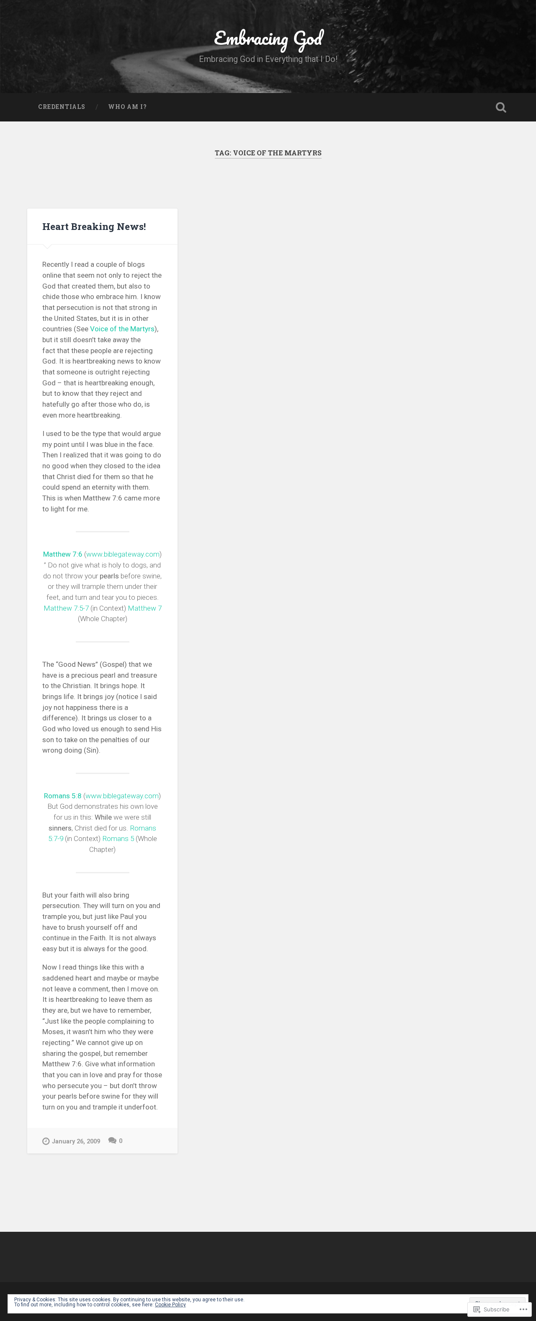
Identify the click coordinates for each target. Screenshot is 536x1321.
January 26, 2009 (76, 1141)
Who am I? (127, 107)
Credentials (61, 107)
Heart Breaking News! (94, 226)
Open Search (500, 107)
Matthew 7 (145, 608)
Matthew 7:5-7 (66, 608)
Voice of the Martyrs (122, 329)
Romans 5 (118, 838)
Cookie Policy (170, 1305)
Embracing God (268, 37)
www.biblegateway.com (123, 554)
